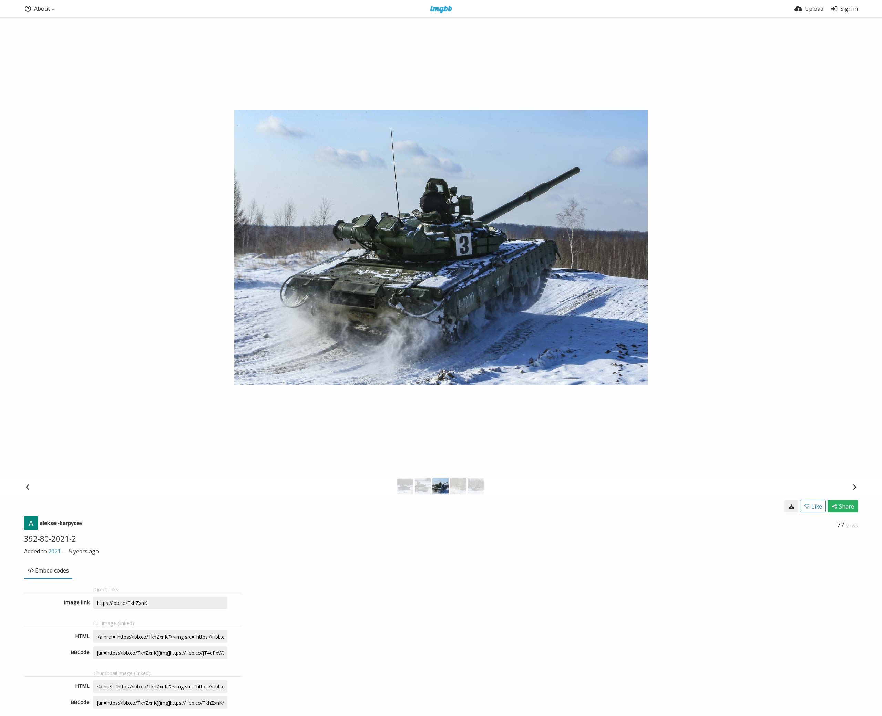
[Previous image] (27, 487)
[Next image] (854, 487)
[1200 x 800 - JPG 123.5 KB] (791, 506)
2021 (54, 551)
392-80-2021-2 (50, 538)
